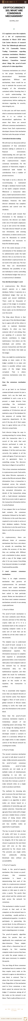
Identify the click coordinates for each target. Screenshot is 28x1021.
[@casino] (25, 1018)
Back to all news (14, 1009)
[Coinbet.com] (9, 2)
